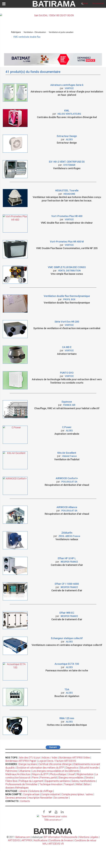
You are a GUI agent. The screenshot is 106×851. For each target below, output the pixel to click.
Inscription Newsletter (40, 797)
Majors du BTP (40, 774)
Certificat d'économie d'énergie (55, 764)
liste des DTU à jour (29, 757)
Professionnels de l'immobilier (21, 784)
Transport (69, 784)
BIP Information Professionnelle (60, 837)
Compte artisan (31, 794)
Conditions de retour (85, 840)
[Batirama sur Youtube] (56, 812)
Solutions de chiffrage (41, 791)
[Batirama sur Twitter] (50, 812)
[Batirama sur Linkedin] (62, 812)
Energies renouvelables (71, 777)
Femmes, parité (48, 777)
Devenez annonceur (16, 797)
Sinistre (89, 777)
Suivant (53, 747)
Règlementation (84, 774)
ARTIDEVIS (14, 840)
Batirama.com (22, 837)
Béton (87, 784)
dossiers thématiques (17, 787)
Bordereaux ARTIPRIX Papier (20, 760)
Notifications (41, 840)
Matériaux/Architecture (18, 774)
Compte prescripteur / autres (77, 794)
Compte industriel (50, 794)
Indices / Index (50, 757)
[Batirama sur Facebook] (44, 812)
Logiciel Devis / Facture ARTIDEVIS (57, 760)
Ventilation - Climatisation (35, 32)
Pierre (35, 777)
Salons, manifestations (83, 780)
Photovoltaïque (58, 774)
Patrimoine (11, 770)
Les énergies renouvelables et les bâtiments (55, 770)
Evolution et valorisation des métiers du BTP (40, 767)
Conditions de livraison (61, 840)
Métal (79, 784)
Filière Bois (11, 780)
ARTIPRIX (27, 840)
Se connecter (61, 797)
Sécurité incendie (89, 767)
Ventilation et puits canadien (61, 32)
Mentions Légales (88, 837)
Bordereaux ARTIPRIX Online (74, 757)
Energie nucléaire (27, 764)
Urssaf (71, 774)
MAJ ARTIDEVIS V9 (53, 843)
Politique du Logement (31, 780)
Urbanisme (24, 770)
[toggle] (4, 4)
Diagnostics (72, 767)
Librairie (23, 791)
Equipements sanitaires (57, 780)
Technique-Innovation (50, 784)
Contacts (25, 801)
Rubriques (16, 32)
